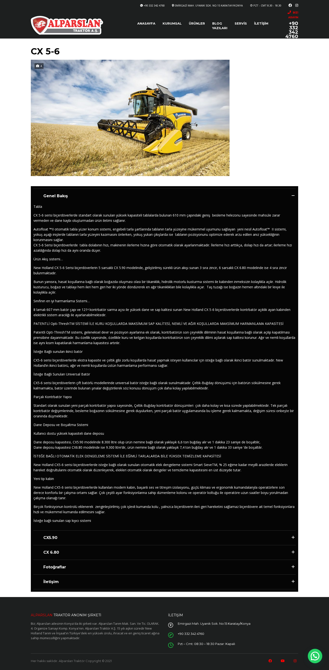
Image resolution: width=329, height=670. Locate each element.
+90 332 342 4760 (154, 5)
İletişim (261, 23)
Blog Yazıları (219, 25)
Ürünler (197, 23)
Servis (241, 23)
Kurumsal (172, 23)
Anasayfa (146, 23)
